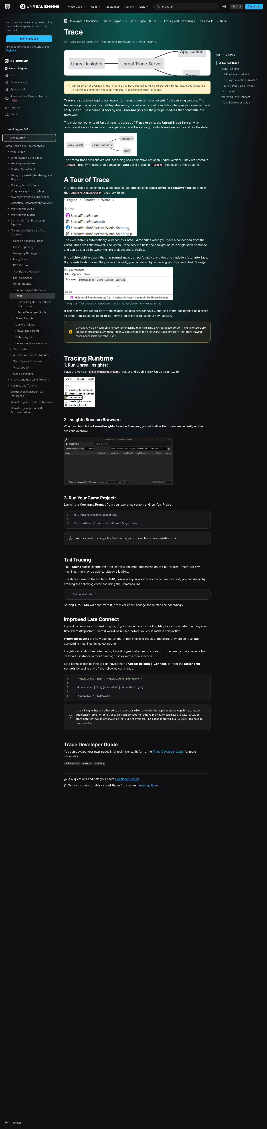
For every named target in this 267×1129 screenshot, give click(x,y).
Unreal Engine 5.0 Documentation (25, 145)
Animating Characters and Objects (32, 202)
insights (87, 763)
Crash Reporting (23, 247)
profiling (99, 763)
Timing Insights (24, 318)
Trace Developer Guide (32, 312)
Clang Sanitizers (23, 373)
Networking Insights (27, 330)
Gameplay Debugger (26, 253)
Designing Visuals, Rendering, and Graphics (31, 177)
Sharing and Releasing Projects (30, 379)
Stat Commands (23, 277)
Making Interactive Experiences (30, 196)
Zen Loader (20, 349)
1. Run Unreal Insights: (237, 74)
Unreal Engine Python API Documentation (26, 410)
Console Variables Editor (28, 240)
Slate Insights (23, 337)
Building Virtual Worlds (24, 169)
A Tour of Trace (229, 62)
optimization (72, 763)
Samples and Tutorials (24, 385)
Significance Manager (26, 271)
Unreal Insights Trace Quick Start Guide (34, 304)
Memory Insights (25, 324)
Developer (75, 21)
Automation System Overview (31, 355)
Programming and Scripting (27, 191)
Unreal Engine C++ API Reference (31, 402)
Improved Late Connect (235, 96)
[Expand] (8, 151)
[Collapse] (8, 230)
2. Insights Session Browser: (240, 80)
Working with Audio (22, 208)
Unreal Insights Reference (31, 343)
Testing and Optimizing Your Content (28, 232)
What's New (18, 151)
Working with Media (23, 214)
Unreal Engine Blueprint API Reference (27, 393)
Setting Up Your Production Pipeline (28, 222)
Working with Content (24, 163)
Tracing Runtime (229, 68)
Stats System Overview (27, 361)
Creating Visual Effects (25, 185)
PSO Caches (20, 265)
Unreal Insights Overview (30, 290)
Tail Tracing (228, 91)
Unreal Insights (22, 283)
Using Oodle (20, 259)
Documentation (93, 21)
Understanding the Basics (26, 157)
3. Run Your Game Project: (239, 85)
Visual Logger (21, 367)
